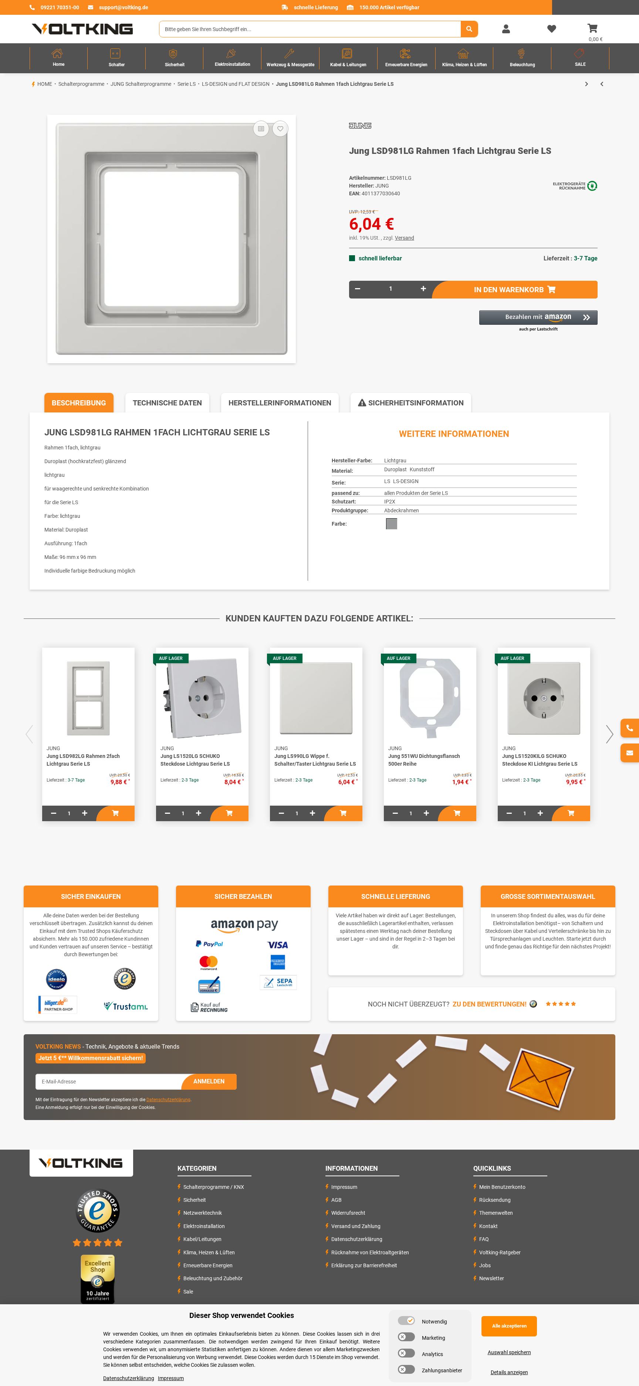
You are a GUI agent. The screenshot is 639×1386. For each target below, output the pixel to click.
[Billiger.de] (57, 1005)
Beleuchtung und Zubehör (213, 1278)
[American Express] (278, 961)
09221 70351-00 (60, 7)
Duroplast (395, 469)
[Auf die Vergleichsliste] (261, 129)
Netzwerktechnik (202, 1213)
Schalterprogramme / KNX (213, 1187)
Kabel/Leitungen (202, 1239)
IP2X (389, 502)
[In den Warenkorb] (30, 102)
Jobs (485, 1265)
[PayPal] (209, 942)
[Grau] (391, 523)
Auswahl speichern (509, 1352)
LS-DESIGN (406, 481)
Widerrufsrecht (348, 1213)
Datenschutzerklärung (168, 1099)
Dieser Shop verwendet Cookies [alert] (241, 1315)
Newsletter (491, 1278)
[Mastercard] (208, 961)
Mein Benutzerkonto (502, 1187)
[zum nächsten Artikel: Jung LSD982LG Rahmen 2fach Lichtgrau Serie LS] (586, 84)
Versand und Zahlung (356, 1226)
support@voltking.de (123, 7)
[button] (506, 29)
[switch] (406, 1320)
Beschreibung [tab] (79, 402)
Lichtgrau (395, 460)
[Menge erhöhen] (423, 289)
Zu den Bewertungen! (490, 1004)
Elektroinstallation (204, 1226)
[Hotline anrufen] (630, 728)
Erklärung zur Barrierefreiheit (364, 1265)
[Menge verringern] (357, 289)
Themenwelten (496, 1213)
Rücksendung (495, 1200)
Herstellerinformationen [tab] (280, 402)
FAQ (484, 1239)
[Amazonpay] (243, 924)
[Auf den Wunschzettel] (280, 129)
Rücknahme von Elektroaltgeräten (370, 1252)
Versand (404, 238)
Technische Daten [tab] (167, 402)
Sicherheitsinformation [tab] (415, 402)
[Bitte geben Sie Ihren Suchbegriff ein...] (469, 29)
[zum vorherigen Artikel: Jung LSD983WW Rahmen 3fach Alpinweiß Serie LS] (601, 84)
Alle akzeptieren (509, 1326)
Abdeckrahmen (401, 510)
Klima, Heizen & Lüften (209, 1252)
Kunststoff (422, 469)
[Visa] (278, 944)
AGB (336, 1200)
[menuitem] (59, 58)
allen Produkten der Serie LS (416, 493)
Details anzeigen (509, 1372)
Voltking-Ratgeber (500, 1252)
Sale (188, 1292)
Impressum (344, 1187)
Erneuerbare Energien (208, 1265)
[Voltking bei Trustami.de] (125, 1005)
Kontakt (488, 1226)
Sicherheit (194, 1200)
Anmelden (208, 1081)
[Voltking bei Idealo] (56, 978)
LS (387, 481)
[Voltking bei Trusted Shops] (125, 979)
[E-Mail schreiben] (630, 752)
